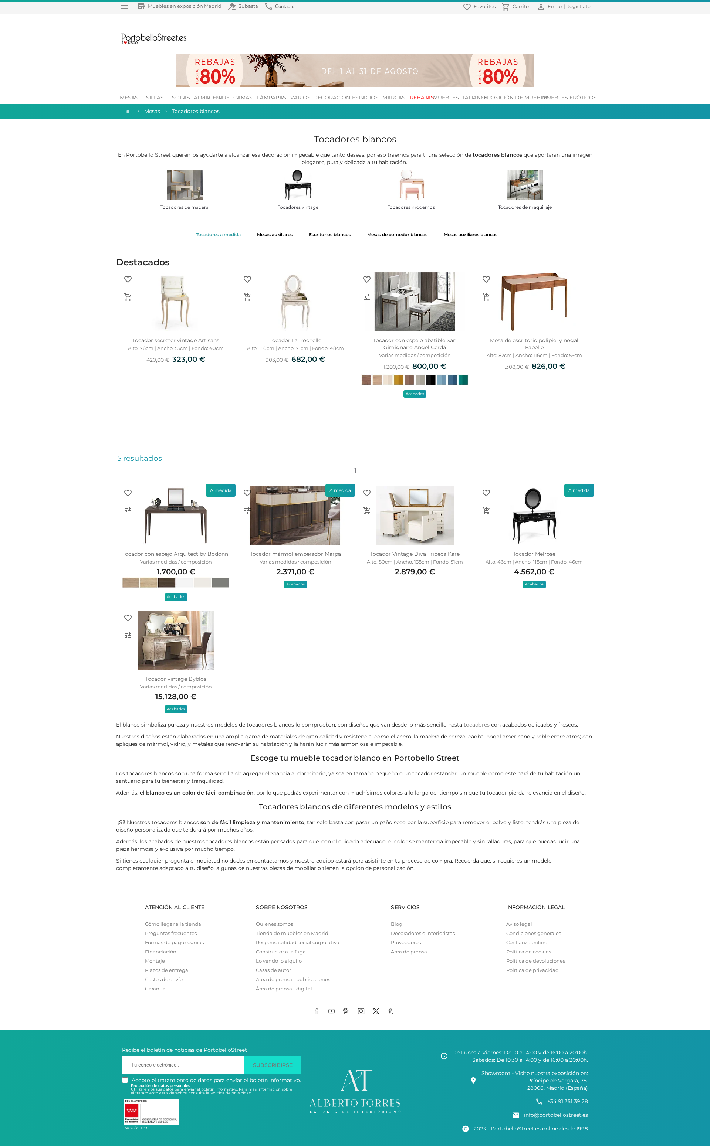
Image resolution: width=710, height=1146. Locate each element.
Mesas (129, 98)
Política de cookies (528, 952)
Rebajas (422, 98)
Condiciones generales (533, 933)
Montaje (155, 961)
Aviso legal (519, 924)
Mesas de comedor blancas (397, 234)
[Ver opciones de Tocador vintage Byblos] (128, 636)
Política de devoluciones (535, 961)
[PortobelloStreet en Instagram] (362, 1011)
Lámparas (271, 98)
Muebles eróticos (569, 98)
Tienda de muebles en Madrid (292, 933)
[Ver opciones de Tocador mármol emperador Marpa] (247, 511)
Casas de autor (273, 970)
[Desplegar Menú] (124, 7)
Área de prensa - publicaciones (293, 979)
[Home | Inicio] (127, 111)
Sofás (181, 98)
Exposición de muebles (515, 98)
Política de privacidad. (231, 1093)
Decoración (332, 98)
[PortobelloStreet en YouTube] (332, 1011)
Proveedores (406, 942)
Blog (396, 924)
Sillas (155, 98)
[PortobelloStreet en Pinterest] (347, 1011)
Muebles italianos (461, 98)
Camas (243, 98)
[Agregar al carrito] (128, 297)
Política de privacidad (532, 970)
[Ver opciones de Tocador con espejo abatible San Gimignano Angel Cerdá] (367, 297)
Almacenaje (212, 98)
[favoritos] (128, 279)
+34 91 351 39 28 (567, 1101)
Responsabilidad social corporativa (297, 942)
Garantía (155, 989)
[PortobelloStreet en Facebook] (318, 1011)
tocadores (477, 724)
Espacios (365, 98)
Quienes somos (274, 924)
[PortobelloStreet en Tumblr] (392, 1011)
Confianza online (526, 942)
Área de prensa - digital (284, 989)
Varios (300, 98)
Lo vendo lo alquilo (279, 961)
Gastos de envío (164, 979)
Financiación (160, 952)
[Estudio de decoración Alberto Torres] (355, 1113)
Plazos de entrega (166, 970)
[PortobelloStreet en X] (377, 1011)
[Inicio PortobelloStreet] (151, 43)
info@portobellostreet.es (556, 1115)
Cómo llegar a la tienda (173, 924)
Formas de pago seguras (174, 942)
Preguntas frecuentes (171, 933)
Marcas (393, 98)
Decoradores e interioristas (423, 933)
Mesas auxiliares (275, 234)
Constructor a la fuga (281, 952)
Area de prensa (409, 952)
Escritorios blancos (330, 234)
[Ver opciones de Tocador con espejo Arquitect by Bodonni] (128, 511)
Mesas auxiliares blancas (470, 234)
